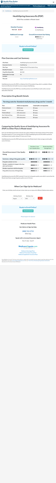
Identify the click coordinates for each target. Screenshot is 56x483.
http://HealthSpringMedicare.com (28, 78)
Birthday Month (18, 196)
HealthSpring (8, 11)
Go (40, 198)
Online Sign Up (28, 49)
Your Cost (14, 29)
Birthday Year (29, 196)
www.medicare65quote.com (18, 260)
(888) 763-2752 (51, 5)
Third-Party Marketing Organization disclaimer (39, 260)
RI (3, 11)
